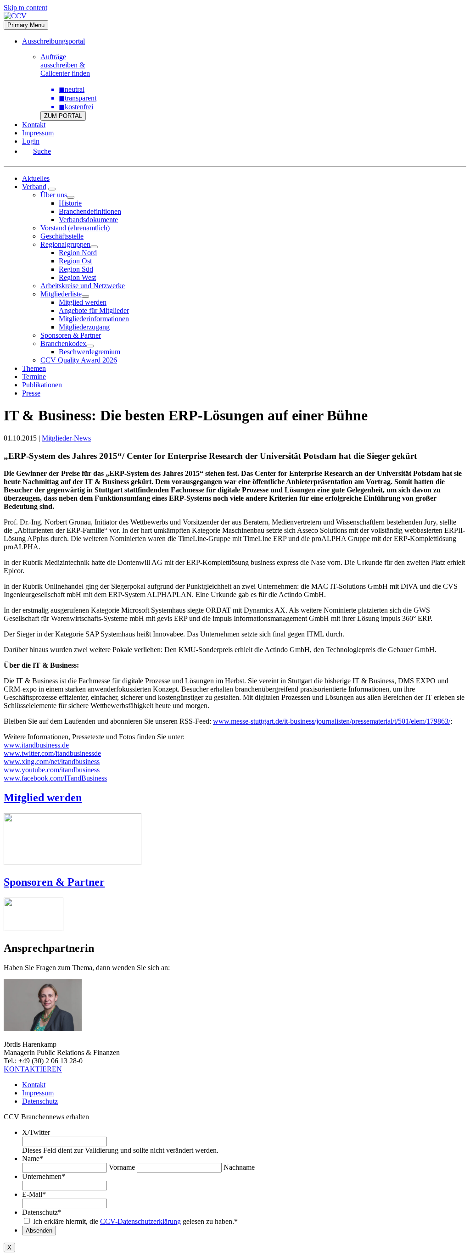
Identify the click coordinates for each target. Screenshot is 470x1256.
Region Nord (78, 253)
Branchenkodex (63, 343)
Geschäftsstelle (62, 236)
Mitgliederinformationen (94, 319)
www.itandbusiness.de (36, 745)
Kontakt (33, 124)
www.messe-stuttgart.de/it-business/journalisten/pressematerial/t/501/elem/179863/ (331, 721)
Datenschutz (40, 1101)
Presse (31, 393)
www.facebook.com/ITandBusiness (55, 778)
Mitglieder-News (66, 438)
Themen (34, 368)
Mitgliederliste (61, 294)
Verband (34, 186)
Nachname (239, 1167)
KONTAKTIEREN (33, 1069)
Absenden (39, 1230)
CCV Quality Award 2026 (78, 360)
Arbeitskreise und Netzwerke (82, 286)
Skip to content (25, 7)
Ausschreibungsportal (53, 41)
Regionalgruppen (65, 244)
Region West (77, 277)
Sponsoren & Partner (70, 335)
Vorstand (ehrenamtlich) (75, 228)
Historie (70, 203)
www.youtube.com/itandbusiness (52, 770)
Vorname (122, 1167)
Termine (34, 376)
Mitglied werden (82, 302)
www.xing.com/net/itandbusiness (52, 761)
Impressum (38, 133)
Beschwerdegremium (89, 352)
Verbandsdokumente (88, 219)
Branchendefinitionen (90, 211)
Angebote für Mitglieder (94, 310)
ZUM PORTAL (63, 115)
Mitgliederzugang (84, 327)
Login (30, 141)
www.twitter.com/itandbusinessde (52, 753)
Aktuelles (36, 178)
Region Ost (75, 261)
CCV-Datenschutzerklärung (140, 1221)
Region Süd (76, 269)
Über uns (53, 195)
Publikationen (42, 385)
